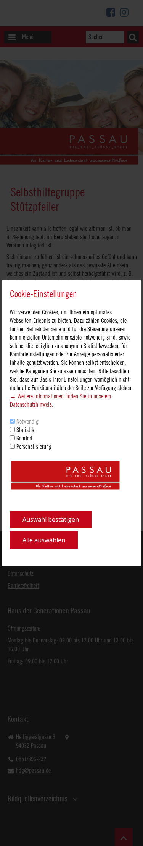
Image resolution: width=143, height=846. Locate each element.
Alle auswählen (43, 540)
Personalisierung (33, 446)
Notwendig (27, 421)
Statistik (25, 429)
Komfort (24, 438)
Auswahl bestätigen (50, 519)
